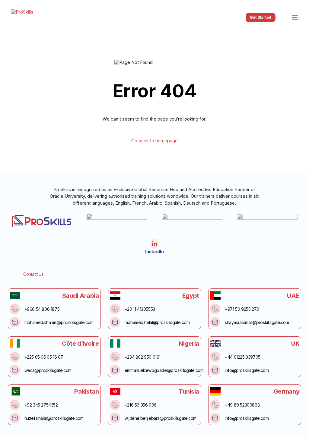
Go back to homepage (154, 140)
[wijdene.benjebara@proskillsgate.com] (115, 418)
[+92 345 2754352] (15, 405)
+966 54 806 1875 (42, 309)
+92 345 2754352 (41, 404)
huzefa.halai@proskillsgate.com (54, 418)
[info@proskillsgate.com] (215, 370)
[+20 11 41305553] (115, 309)
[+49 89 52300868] (215, 405)
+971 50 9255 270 (242, 309)
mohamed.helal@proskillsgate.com (157, 322)
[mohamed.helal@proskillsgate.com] (115, 322)
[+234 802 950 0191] (115, 357)
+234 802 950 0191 (143, 357)
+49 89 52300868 (242, 404)
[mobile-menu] (291, 17)
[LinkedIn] (154, 243)
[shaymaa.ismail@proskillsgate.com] (215, 322)
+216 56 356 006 (141, 404)
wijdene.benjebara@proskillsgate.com (160, 418)
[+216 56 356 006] (115, 405)
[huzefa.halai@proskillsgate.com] (15, 418)
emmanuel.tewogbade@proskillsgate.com (164, 370)
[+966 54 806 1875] (15, 309)
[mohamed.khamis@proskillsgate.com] (15, 322)
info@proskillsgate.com (247, 370)
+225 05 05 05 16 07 (43, 357)
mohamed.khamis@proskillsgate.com (59, 322)
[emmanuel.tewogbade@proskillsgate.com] (115, 370)
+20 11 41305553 (140, 309)
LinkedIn (154, 251)
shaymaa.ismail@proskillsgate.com (257, 322)
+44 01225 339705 (242, 357)
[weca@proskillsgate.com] (15, 370)
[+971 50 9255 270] (215, 309)
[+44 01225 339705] (215, 357)
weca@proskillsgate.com (48, 370)
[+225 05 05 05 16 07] (15, 357)
